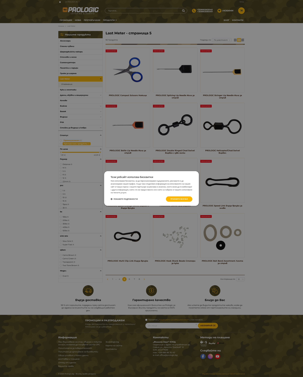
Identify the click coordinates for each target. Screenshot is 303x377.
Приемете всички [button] (179, 199)
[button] (124, 199)
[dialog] (151, 188)
